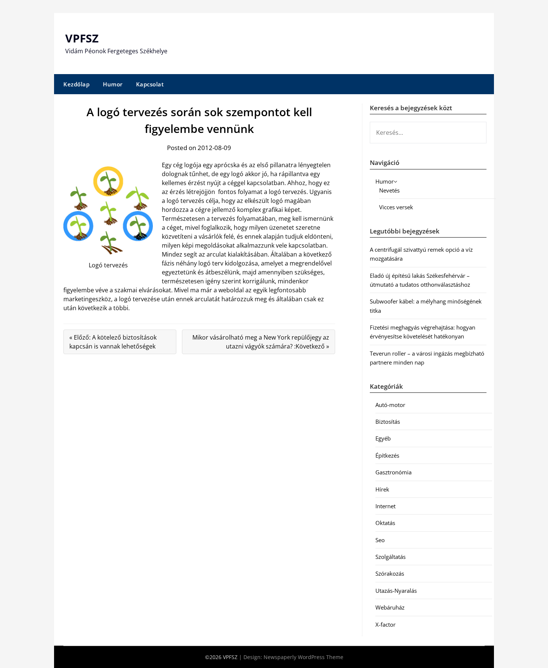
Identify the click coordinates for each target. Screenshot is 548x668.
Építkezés (387, 455)
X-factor (385, 624)
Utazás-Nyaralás (396, 590)
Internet (385, 506)
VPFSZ (81, 38)
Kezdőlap (76, 84)
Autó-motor (390, 404)
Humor (113, 84)
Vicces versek (396, 207)
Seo (380, 540)
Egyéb (383, 438)
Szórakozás (389, 573)
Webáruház (389, 607)
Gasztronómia (393, 472)
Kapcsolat (150, 84)
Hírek (382, 489)
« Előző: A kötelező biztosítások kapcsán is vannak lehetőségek (113, 341)
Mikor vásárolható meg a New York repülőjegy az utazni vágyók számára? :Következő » (260, 341)
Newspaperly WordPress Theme (303, 657)
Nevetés (389, 190)
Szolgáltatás (390, 556)
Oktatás (385, 523)
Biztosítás (387, 421)
